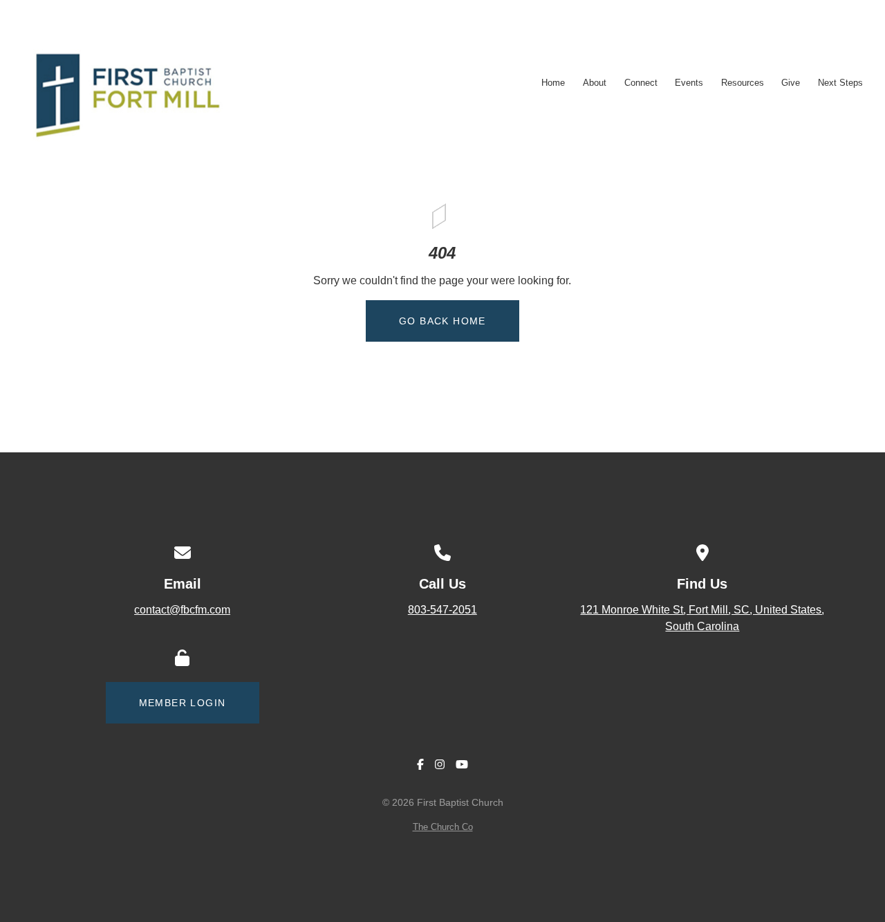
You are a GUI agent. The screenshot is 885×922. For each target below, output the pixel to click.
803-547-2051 (442, 610)
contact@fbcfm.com (182, 610)
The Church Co (443, 827)
